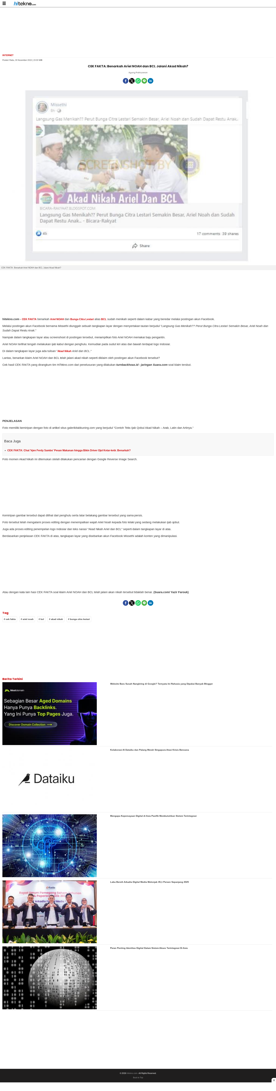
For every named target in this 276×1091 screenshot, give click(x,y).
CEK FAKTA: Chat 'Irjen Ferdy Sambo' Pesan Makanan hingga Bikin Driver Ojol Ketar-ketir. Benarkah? (69, 450)
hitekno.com (132, 1073)
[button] (4, 3)
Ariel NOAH (57, 319)
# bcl (41, 619)
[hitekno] (25, 4)
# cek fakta (10, 619)
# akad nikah (56, 619)
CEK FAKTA (29, 319)
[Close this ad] (274, 1080)
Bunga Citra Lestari (82, 319)
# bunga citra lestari (79, 619)
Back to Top (138, 1077)
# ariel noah (27, 619)
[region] (138, 30)
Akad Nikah (64, 351)
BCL (104, 319)
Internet (8, 55)
